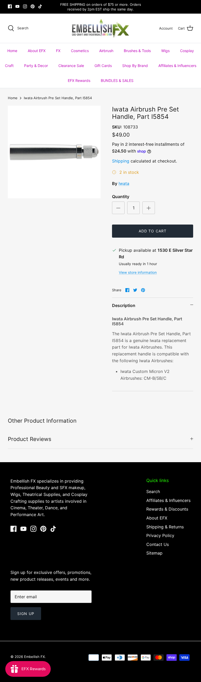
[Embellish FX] (100, 28)
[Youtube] (17, 6)
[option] (54, 152)
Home (12, 50)
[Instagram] (25, 6)
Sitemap (154, 553)
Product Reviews (29, 439)
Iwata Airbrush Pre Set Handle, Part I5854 (58, 98)
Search (153, 491)
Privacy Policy (160, 535)
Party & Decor (36, 65)
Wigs (165, 50)
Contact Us (157, 544)
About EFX (37, 50)
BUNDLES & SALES (117, 80)
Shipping (120, 161)
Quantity (120, 196)
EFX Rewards (79, 80)
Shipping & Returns (165, 526)
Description (123, 305)
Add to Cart (152, 231)
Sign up (25, 613)
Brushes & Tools (137, 50)
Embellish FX (34, 657)
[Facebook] (10, 6)
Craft (9, 65)
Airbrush (106, 50)
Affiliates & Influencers (177, 65)
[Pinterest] (33, 6)
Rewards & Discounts (167, 509)
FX (58, 50)
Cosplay (187, 50)
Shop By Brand (135, 65)
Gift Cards (103, 65)
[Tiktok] (40, 6)
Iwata (124, 183)
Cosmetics (80, 50)
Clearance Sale (71, 65)
